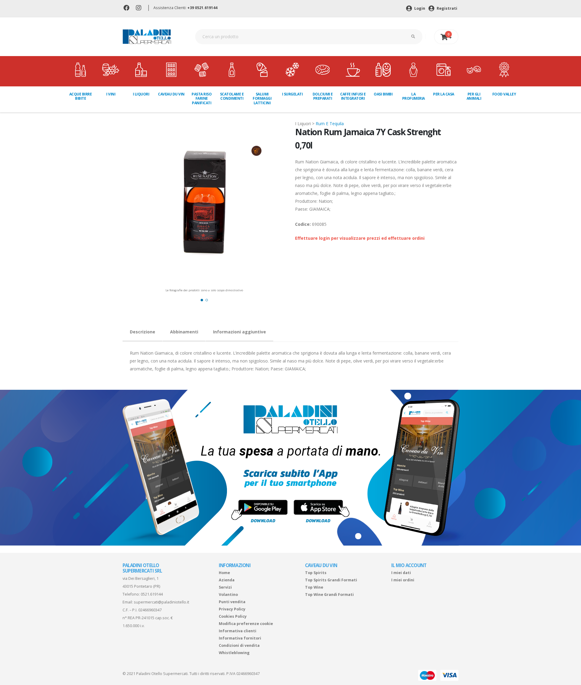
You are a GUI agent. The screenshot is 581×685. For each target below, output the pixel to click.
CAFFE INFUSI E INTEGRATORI (353, 96)
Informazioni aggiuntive (239, 332)
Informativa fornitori (240, 638)
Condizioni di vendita (239, 645)
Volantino (228, 594)
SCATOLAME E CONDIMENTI (232, 96)
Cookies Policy (233, 616)
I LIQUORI (141, 94)
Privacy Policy (232, 609)
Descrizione (142, 332)
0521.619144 (152, 594)
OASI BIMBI (383, 94)
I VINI (110, 94)
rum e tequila (330, 123)
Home (224, 572)
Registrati (446, 8)
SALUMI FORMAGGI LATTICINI (262, 98)
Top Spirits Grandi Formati (331, 580)
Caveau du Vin (171, 94)
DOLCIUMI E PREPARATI (323, 96)
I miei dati (401, 572)
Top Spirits (316, 572)
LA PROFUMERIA (413, 96)
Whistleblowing (234, 652)
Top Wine (314, 587)
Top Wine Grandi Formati (329, 594)
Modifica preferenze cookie (246, 623)
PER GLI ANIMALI (474, 96)
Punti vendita (232, 601)
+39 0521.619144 (202, 7)
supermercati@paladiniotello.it (161, 602)
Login (419, 8)
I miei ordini (402, 580)
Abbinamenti (184, 332)
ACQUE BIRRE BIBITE (80, 96)
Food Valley (504, 94)
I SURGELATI (292, 94)
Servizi (225, 587)
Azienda (227, 580)
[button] (201, 300)
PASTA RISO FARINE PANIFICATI (202, 98)
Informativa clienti (237, 630)
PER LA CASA (443, 94)
